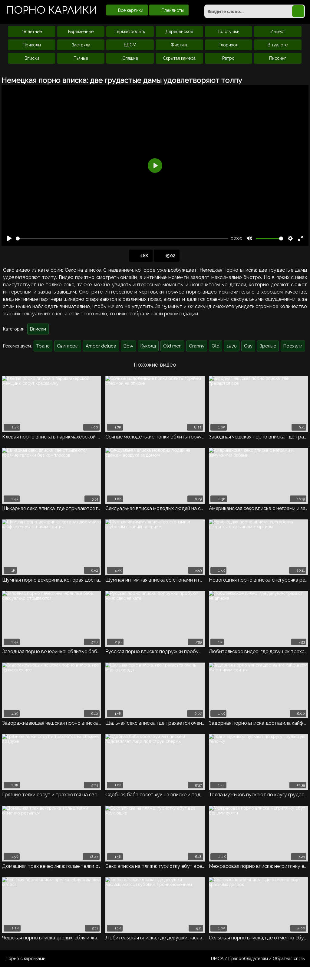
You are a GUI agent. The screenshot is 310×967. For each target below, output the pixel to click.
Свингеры (67, 346)
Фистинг (179, 44)
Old (215, 346)
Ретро (228, 58)
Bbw (128, 346)
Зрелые (268, 346)
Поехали (292, 346)
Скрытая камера (179, 58)
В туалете (278, 44)
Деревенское (179, 31)
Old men (172, 346)
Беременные (81, 31)
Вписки (32, 58)
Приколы (32, 44)
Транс (43, 346)
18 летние (32, 31)
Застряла (81, 44)
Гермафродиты (130, 31)
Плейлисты (172, 10)
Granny (196, 346)
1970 (232, 346)
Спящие (130, 58)
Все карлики (130, 10)
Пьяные (81, 58)
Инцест (277, 31)
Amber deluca (101, 346)
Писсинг (277, 58)
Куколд (148, 346)
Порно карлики (51, 10)
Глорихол (228, 44)
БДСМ (130, 44)
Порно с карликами (25, 958)
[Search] (298, 11)
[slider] (122, 238)
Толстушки (228, 31)
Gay (248, 346)
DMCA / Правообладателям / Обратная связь (258, 958)
